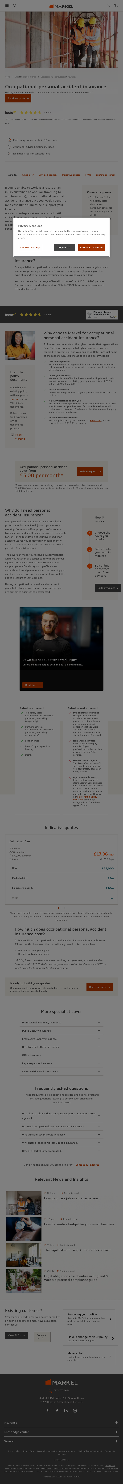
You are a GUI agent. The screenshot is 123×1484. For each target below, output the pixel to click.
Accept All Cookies (91, 247)
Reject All (64, 247)
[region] (61, 237)
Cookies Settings (30, 247)
